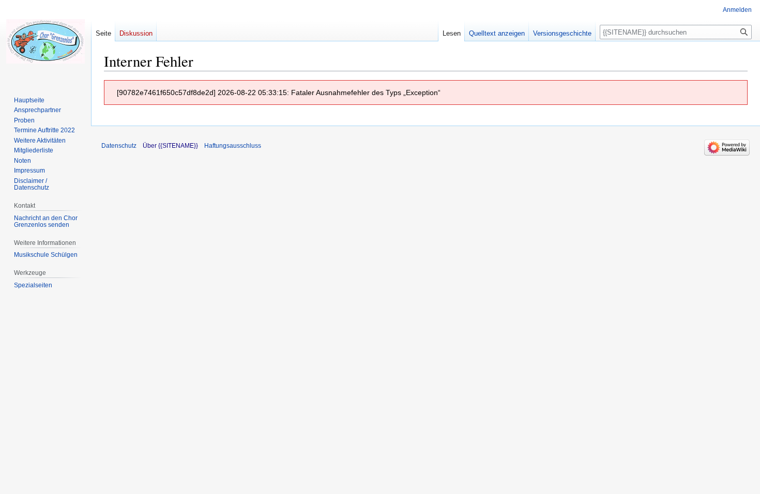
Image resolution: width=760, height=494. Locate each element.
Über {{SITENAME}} (170, 145)
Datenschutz (118, 145)
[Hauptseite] (45, 41)
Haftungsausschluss (232, 145)
